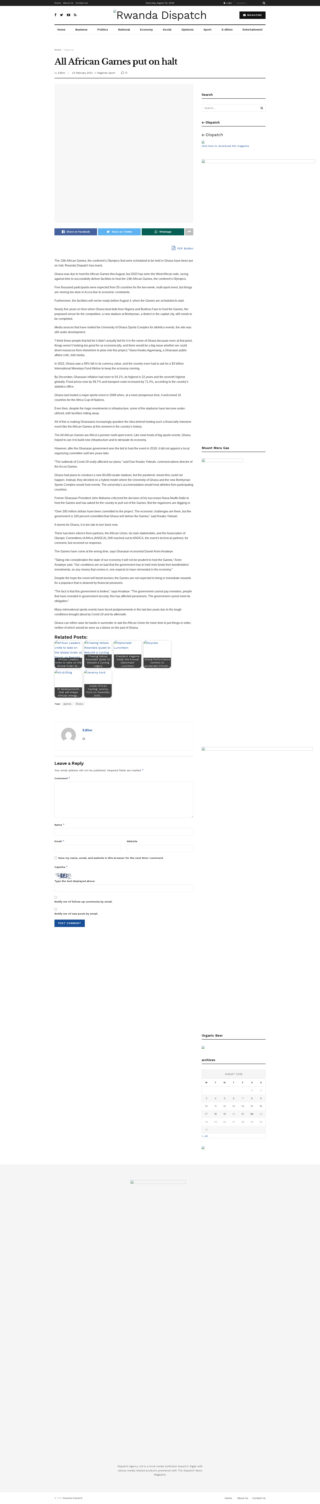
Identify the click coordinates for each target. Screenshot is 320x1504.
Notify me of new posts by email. (76, 913)
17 (206, 1114)
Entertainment (253, 29)
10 (206, 1106)
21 (242, 1114)
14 (242, 1106)
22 (251, 1114)
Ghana (79, 704)
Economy (146, 29)
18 (215, 1114)
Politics (102, 29)
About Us (68, 3)
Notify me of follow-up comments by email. (83, 901)
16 (261, 1106)
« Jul (205, 1135)
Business (81, 29)
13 (233, 1106)
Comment (62, 778)
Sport (207, 29)
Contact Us (82, 3)
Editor (61, 72)
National (124, 29)
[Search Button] (263, 3)
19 (224, 1114)
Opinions (187, 29)
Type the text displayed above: (74, 881)
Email (59, 841)
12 (224, 1106)
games (67, 704)
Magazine (254, 15)
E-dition (227, 29)
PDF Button (184, 248)
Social (167, 29)
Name (59, 824)
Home (57, 3)
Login (229, 3)
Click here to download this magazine (225, 145)
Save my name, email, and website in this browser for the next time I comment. (111, 857)
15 (252, 1106)
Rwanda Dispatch (72, 1498)
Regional (69, 50)
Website (132, 841)
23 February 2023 (82, 72)
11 (215, 1106)
